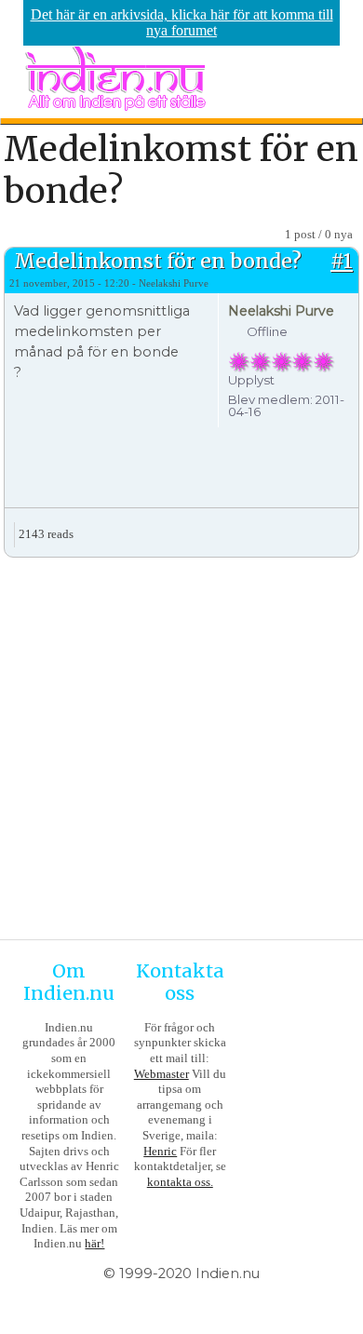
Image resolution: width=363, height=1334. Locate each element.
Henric (160, 1151)
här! (94, 1243)
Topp (344, 527)
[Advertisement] (181, 745)
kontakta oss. (180, 1182)
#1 (341, 261)
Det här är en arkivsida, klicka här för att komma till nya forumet (182, 22)
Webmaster (161, 1074)
